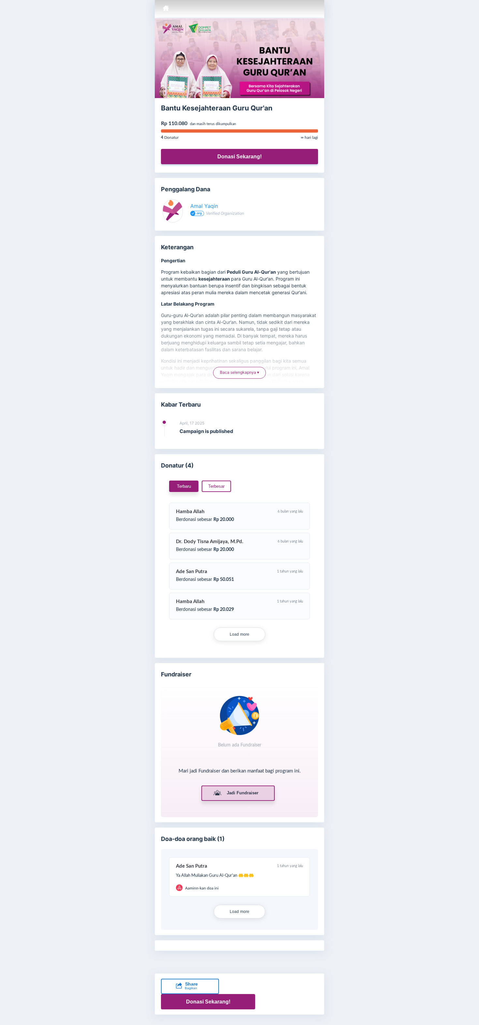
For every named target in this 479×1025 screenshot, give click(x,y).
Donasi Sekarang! (239, 156)
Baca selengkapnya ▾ (239, 373)
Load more (240, 634)
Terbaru (184, 486)
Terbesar (216, 486)
